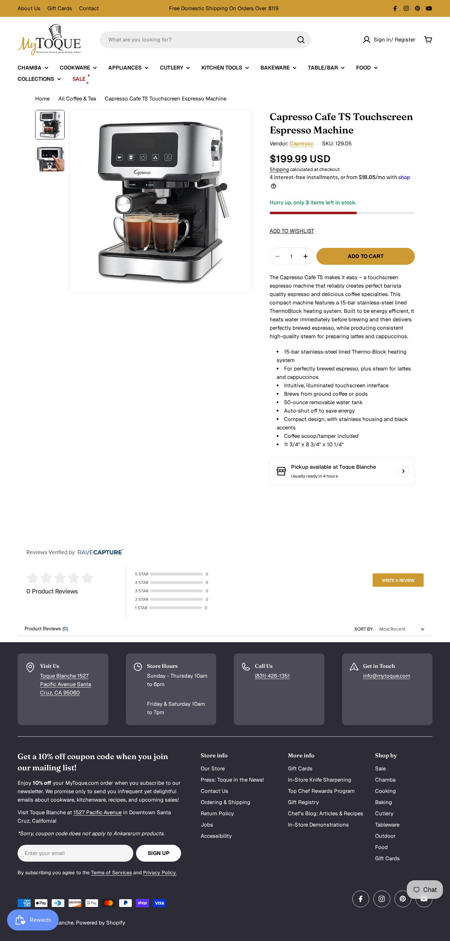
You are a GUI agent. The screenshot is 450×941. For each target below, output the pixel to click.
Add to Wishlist (292, 231)
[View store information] (403, 471)
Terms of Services (111, 872)
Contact (89, 8)
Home (42, 98)
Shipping (279, 169)
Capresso (301, 143)
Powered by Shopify (100, 922)
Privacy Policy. (159, 872)
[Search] (301, 39)
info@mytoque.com (386, 675)
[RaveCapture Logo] (98, 552)
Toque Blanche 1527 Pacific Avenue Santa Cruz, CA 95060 (65, 684)
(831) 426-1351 (272, 675)
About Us (29, 8)
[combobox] (205, 39)
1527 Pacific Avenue (97, 812)
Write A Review (398, 580)
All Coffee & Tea (77, 98)
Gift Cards (59, 8)
